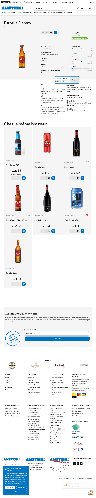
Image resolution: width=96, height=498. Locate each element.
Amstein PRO (6, 2)
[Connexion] (82, 7)
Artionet (72, 478)
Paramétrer (21, 487)
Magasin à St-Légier (34, 387)
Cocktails (46, 2)
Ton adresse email (30, 330)
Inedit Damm (69, 167)
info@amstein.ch (33, 437)
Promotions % (60, 12)
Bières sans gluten (77, 411)
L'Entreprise (17, 2)
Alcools (19, 12)
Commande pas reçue (12, 411)
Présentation (31, 380)
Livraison (55, 2)
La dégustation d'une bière (58, 385)
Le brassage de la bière (57, 382)
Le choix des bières (55, 392)
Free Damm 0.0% (12, 165)
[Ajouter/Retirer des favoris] (15, 27)
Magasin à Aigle (32, 385)
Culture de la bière (33, 382)
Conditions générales (34, 392)
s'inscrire (57, 339)
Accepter (10, 487)
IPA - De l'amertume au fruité (81, 408)
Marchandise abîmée (11, 416)
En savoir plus (16, 491)
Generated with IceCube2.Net (84, 478)
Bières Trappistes (77, 416)
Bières (4, 12)
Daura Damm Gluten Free (16, 220)
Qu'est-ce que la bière (56, 377)
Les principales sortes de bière (59, 387)
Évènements (28, 2)
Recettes (52, 395)
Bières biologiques (77, 413)
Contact (37, 2)
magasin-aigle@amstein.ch (36, 427)
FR (91, 2)
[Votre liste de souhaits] (86, 7)
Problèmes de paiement (12, 413)
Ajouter (74, 80)
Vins (8, 12)
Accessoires (38, 12)
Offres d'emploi (32, 390)
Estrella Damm (41, 167)
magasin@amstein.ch (34, 416)
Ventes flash (71, 12)
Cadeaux (46, 12)
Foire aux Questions (67, 2)
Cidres (13, 12)
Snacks (52, 12)
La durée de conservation (57, 390)
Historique (31, 377)
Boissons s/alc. (28, 12)
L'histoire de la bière (56, 380)
